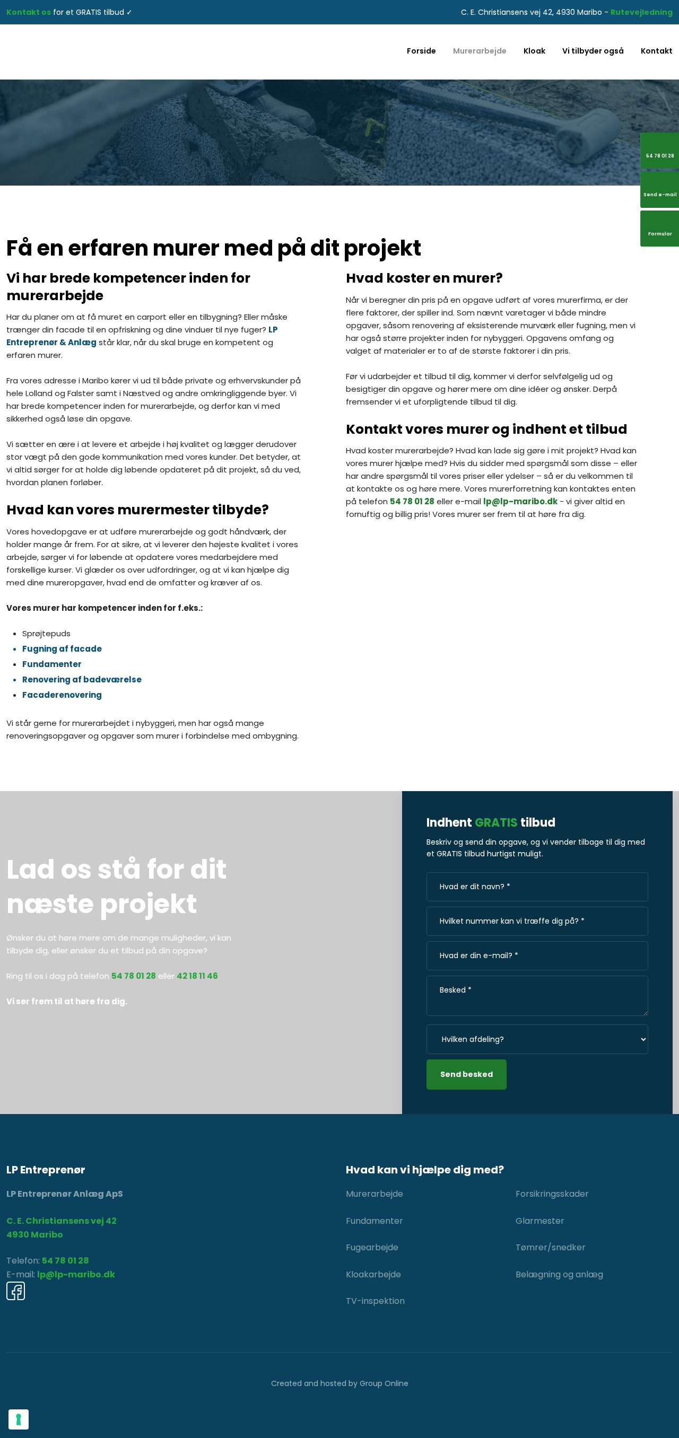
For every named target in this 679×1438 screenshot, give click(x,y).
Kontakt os (28, 12)
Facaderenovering (62, 694)
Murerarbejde (480, 51)
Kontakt (657, 51)
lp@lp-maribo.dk (520, 501)
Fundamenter (52, 664)
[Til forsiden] (113, 52)
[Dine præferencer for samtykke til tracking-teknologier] (18, 1419)
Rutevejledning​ (642, 12)
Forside (421, 51)
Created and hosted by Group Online (339, 1383)
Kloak (534, 51)
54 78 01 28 (412, 501)
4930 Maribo (34, 1235)
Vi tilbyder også (593, 51)
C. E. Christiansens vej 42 (61, 1221)
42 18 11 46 (197, 975)
